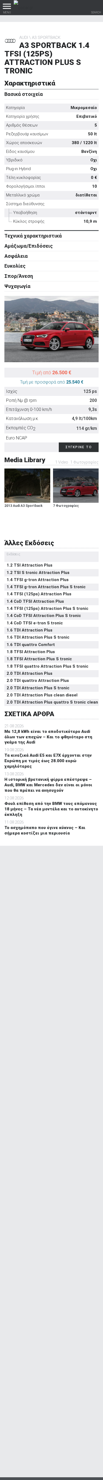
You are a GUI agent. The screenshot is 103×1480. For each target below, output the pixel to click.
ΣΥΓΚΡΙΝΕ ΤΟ (78, 447)
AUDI (23, 37)
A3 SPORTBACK (46, 37)
